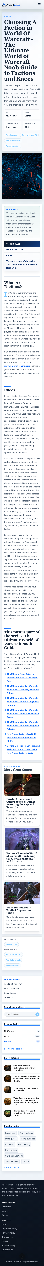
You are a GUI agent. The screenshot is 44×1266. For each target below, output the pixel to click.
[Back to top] (22, 1256)
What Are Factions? (16, 249)
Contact (5, 1241)
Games (7, 16)
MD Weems (11, 116)
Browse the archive (14, 1049)
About (5, 1224)
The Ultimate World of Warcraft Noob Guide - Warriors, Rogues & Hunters (23, 701)
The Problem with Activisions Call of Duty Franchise (24, 1067)
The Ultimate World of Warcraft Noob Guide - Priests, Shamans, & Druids (23, 713)
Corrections (7, 1249)
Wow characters (13, 146)
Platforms (21, 1031)
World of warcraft (13, 141)
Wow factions (11, 135)
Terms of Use (8, 1237)
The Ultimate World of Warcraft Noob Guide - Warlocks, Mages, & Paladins (23, 725)
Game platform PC (29, 135)
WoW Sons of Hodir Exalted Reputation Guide (18, 910)
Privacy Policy (8, 1233)
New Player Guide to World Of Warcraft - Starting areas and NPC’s (21, 737)
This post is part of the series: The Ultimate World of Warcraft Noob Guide (21, 264)
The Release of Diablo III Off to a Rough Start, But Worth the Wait (26, 1078)
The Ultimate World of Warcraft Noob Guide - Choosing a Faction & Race (23, 689)
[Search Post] (37, 1014)
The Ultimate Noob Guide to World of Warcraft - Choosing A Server (22, 677)
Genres (21, 1036)
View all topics (11, 1167)
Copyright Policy (9, 1228)
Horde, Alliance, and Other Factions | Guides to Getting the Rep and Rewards (20, 803)
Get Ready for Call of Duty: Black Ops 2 (25, 1089)
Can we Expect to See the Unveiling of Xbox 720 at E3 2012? (26, 1113)
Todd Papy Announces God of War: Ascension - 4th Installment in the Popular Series (26, 1101)
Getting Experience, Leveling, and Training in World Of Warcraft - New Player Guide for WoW (23, 749)
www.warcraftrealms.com (17, 366)
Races (9, 255)
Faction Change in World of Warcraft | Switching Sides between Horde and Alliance (21, 857)
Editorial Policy (8, 1245)
